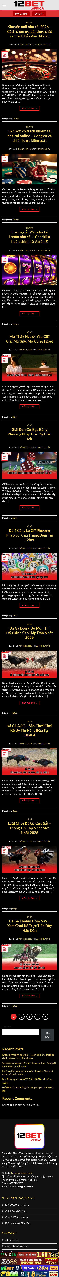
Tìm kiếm (6, 1026)
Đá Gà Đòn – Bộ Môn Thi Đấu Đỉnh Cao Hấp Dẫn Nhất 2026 (29, 633)
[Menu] (4, 5)
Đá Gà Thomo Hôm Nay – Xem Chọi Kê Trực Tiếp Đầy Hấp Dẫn (29, 925)
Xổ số (29, 332)
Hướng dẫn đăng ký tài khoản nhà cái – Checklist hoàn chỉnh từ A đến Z (29, 237)
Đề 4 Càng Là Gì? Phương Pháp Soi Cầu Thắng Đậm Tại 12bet (29, 535)
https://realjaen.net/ (21, 1172)
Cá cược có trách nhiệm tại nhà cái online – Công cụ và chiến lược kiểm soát (29, 135)
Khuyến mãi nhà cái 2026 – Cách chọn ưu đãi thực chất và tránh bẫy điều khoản (29, 31)
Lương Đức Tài (43, 45)
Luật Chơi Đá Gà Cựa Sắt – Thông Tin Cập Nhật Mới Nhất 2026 (29, 828)
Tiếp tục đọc (29, 108)
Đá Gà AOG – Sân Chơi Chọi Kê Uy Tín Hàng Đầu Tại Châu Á (29, 730)
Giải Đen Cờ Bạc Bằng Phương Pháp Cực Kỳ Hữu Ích (29, 434)
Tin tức (29, 23)
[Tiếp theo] (45, 1017)
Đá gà (29, 624)
